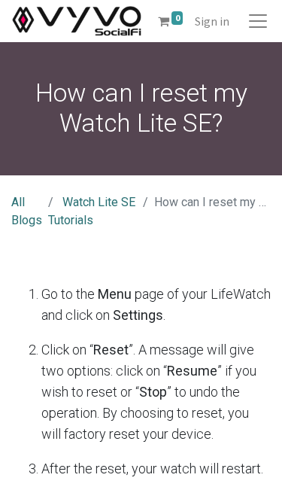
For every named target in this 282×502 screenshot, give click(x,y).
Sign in (212, 21)
